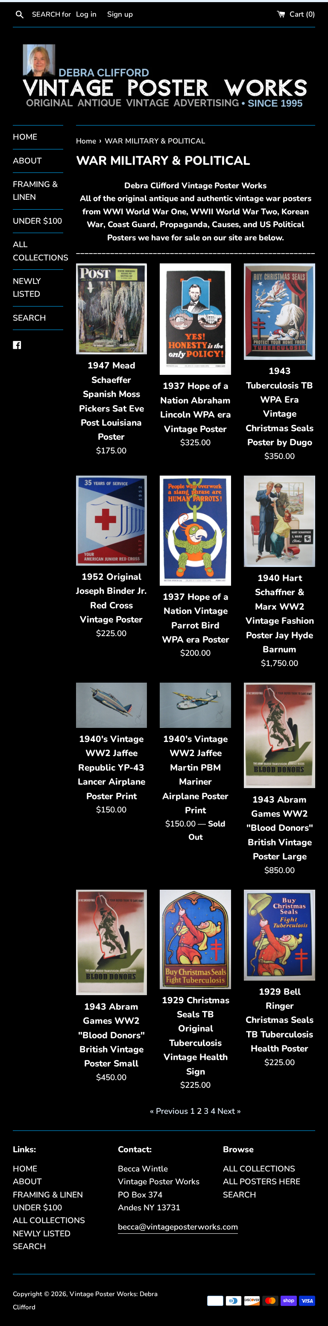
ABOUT (27, 160)
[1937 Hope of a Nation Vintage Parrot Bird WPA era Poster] (195, 531)
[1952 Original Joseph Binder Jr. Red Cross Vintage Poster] (111, 521)
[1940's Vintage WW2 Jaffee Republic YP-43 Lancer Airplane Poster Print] (111, 705)
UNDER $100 (37, 221)
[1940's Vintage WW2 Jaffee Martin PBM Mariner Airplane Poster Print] (195, 705)
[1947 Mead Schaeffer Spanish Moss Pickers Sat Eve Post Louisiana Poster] (111, 308)
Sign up (120, 14)
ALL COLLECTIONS (38, 251)
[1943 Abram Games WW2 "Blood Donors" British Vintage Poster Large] (279, 736)
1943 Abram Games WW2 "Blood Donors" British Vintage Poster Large (279, 828)
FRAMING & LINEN (35, 191)
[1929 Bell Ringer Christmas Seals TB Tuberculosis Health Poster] (279, 935)
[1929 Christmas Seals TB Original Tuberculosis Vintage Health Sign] (195, 939)
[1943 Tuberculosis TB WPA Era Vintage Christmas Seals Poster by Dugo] (279, 311)
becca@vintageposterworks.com (178, 1227)
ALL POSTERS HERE (261, 1181)
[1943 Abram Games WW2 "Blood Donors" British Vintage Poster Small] (111, 943)
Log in (86, 14)
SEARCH (29, 318)
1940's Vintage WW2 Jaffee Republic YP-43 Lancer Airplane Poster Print (111, 767)
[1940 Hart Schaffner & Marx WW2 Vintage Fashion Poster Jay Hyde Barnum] (279, 521)
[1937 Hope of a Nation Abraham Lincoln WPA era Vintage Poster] (195, 319)
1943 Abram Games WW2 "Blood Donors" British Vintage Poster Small (111, 1035)
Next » (229, 1111)
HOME (25, 137)
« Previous (169, 1111)
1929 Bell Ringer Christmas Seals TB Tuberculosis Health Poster (279, 1020)
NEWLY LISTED (27, 288)
